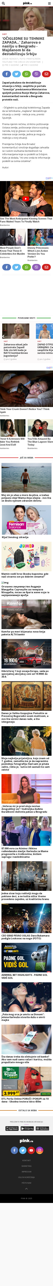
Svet (4, 34)
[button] (3, 336)
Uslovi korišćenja (26, 1177)
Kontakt (26, 1160)
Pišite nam (26, 1183)
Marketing (27, 1166)
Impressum (26, 1171)
